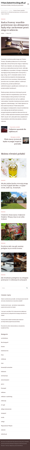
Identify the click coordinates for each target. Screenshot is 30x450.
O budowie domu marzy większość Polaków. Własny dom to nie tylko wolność (13, 217)
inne (2, 363)
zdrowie (3, 430)
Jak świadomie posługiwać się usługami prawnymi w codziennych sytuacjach (14, 279)
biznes (3, 346)
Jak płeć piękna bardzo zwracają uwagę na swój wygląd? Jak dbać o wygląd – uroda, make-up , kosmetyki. (14, 185)
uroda (2, 417)
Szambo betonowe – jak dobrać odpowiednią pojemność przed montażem (12, 306)
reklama (3, 392)
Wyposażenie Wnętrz (6, 425)
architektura (4, 338)
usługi (3, 19)
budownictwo (4, 350)
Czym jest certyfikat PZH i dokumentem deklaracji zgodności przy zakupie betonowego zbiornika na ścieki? (13, 313)
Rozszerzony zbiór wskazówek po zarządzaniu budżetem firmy (13, 326)
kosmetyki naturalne (6, 367)
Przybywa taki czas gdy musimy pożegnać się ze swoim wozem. (12, 247)
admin (2, 33)
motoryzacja (4, 375)
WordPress (20, 445)
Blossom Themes (5, 445)
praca (2, 384)
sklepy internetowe (6, 409)
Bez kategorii (4, 342)
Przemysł (3, 388)
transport (3, 413)
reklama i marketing (6, 396)
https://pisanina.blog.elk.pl (13, 3)
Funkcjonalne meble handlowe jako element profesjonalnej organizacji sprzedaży (12, 320)
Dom (2, 355)
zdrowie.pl (4, 434)
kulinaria (3, 371)
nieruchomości (5, 380)
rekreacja (3, 400)
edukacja (3, 359)
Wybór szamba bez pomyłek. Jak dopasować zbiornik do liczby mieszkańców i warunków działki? (14, 299)
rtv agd (3, 405)
